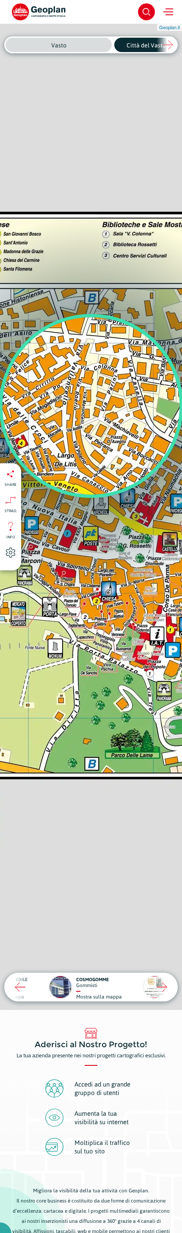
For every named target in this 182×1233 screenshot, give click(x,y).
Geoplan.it (169, 27)
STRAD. (11, 511)
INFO (10, 537)
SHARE (11, 485)
